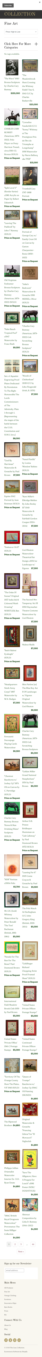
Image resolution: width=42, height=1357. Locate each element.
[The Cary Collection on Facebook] (6, 1340)
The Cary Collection (13, 9)
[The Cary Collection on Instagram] (14, 1340)
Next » (21, 1251)
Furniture (7, 1299)
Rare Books (8, 1307)
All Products (8, 1288)
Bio (5, 1315)
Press (6, 1311)
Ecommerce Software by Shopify (16, 1352)
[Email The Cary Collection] (19, 1340)
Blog (6, 1329)
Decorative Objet (10, 1303)
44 (33, 1244)
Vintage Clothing (10, 1295)
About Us (7, 1325)
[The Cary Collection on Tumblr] (10, 1340)
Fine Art (11, 24)
